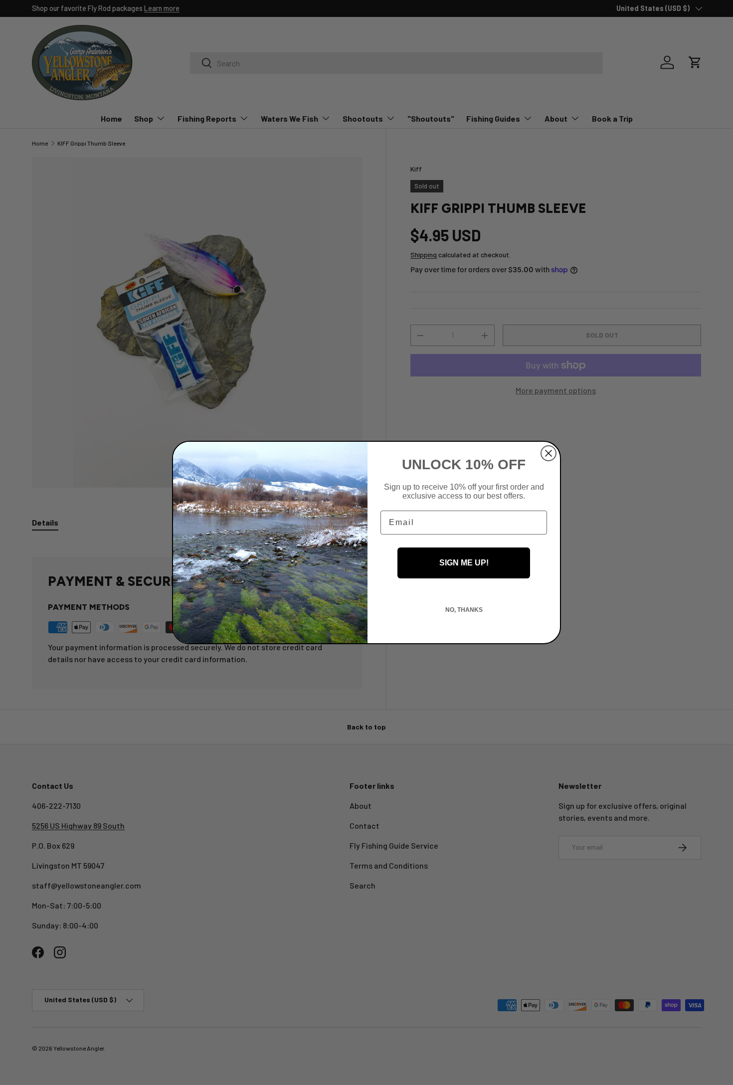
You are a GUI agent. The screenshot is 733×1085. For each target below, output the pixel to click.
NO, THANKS (464, 609)
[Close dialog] (548, 453)
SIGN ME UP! (464, 562)
